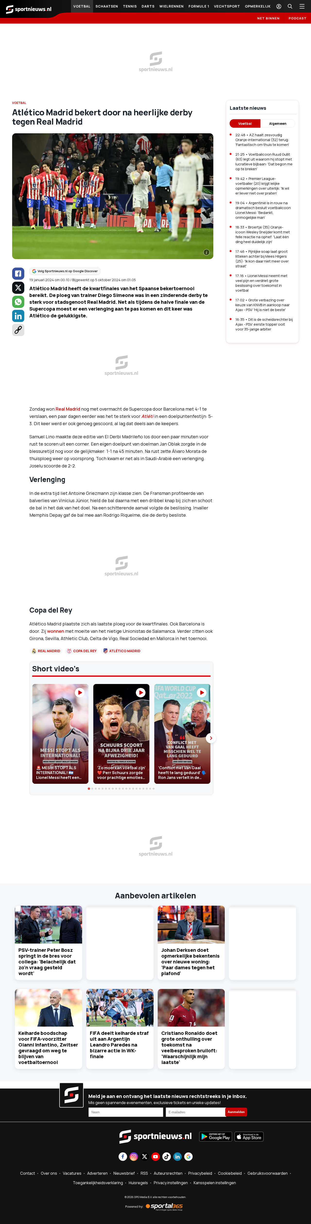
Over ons (49, 1173)
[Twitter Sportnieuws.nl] (144, 1157)
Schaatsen (106, 6)
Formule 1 (199, 6)
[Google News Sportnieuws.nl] (188, 1157)
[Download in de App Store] (249, 1137)
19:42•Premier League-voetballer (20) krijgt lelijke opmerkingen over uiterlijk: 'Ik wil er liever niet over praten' (262, 186)
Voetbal (82, 6)
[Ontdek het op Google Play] (215, 1137)
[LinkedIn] (18, 316)
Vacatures (72, 1173)
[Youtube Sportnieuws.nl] (155, 1157)
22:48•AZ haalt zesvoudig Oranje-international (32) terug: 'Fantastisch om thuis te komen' (262, 139)
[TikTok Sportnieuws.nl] (166, 1157)
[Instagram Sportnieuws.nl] (134, 1157)
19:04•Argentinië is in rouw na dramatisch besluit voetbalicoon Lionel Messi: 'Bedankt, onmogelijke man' (263, 210)
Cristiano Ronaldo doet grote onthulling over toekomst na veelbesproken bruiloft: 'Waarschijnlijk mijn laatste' (189, 1047)
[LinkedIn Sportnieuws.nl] (177, 1157)
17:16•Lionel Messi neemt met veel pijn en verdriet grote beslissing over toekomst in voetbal (261, 283)
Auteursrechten (168, 1173)
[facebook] (18, 274)
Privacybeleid (200, 1173)
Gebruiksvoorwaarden (268, 1173)
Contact (27, 1173)
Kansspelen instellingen (215, 1182)
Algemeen (277, 123)
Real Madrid (68, 409)
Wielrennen (171, 6)
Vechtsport (227, 6)
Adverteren (97, 1173)
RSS (144, 1173)
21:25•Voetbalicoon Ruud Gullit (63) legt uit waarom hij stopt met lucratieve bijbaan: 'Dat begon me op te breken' (264, 161)
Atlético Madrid (124, 651)
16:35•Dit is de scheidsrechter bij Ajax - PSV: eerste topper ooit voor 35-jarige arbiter (264, 324)
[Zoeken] (289, 6)
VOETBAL (19, 103)
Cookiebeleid (230, 1173)
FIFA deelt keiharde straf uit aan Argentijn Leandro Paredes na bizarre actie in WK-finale (119, 1045)
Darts (148, 6)
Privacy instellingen (171, 1182)
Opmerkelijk (258, 6)
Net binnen (268, 18)
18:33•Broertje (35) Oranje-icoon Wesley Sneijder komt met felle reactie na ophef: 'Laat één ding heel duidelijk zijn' (262, 234)
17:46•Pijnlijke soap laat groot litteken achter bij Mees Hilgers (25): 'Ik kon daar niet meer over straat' (262, 259)
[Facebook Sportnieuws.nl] (123, 1157)
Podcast (298, 18)
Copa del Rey (84, 651)
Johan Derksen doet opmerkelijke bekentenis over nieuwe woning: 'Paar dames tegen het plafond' (190, 962)
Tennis (130, 6)
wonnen (55, 631)
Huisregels (138, 1182)
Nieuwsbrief (124, 1173)
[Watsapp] (18, 302)
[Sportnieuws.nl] (29, 9)
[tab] (89, 788)
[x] (18, 288)
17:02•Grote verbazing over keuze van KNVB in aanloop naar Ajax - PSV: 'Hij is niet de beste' (262, 304)
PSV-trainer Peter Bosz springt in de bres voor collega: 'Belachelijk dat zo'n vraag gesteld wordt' (47, 962)
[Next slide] (211, 738)
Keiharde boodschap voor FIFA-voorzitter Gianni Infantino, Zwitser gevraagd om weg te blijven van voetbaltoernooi (48, 1047)
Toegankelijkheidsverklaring (98, 1182)
